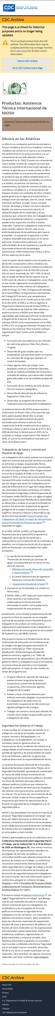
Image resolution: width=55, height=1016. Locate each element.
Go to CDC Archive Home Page (27, 67)
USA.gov (5, 1008)
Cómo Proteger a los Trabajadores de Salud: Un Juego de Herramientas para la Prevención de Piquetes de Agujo (26, 519)
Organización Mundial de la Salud (28, 584)
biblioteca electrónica (33, 895)
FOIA (4, 996)
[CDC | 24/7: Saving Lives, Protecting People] (20, 8)
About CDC (7, 984)
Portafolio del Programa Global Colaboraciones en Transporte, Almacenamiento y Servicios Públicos (27, 886)
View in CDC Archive (27, 60)
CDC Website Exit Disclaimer (14, 1012)
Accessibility (7, 988)
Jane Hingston (41, 957)
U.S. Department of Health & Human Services (22, 1000)
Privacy (5, 992)
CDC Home (22, 50)
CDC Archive (13, 19)
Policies (5, 1004)
